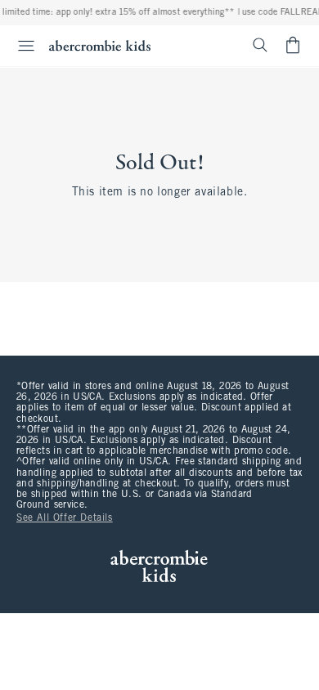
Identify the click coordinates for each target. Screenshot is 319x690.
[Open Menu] (19, 45)
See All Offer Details (64, 518)
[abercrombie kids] (100, 45)
